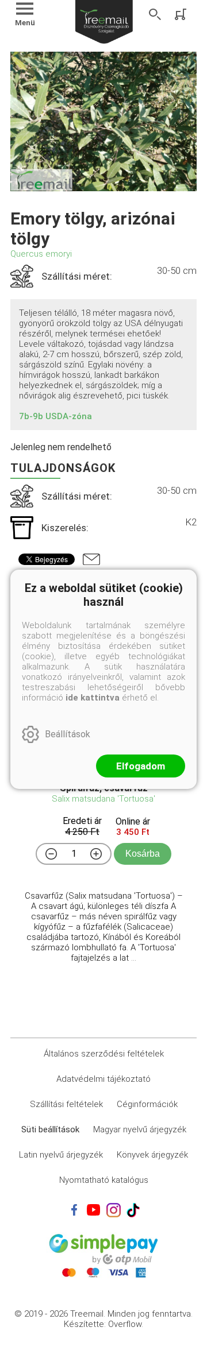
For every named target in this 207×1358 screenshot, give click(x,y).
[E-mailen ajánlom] (91, 559)
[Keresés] (155, 14)
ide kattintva (93, 697)
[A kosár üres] (181, 14)
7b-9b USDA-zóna (55, 416)
